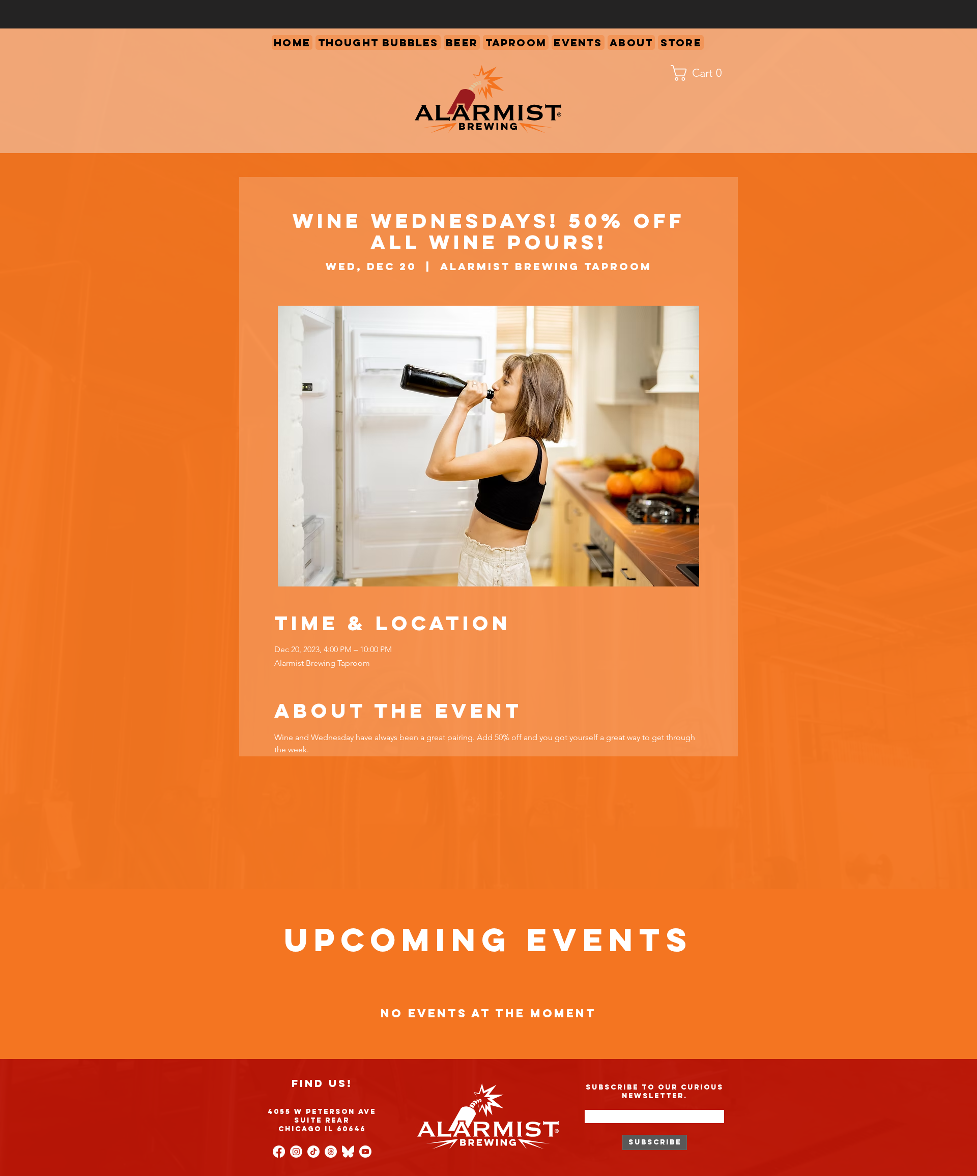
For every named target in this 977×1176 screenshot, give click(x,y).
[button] (516, 42)
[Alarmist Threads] (331, 1151)
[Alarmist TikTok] (313, 1151)
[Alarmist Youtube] (365, 1151)
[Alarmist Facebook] (279, 1151)
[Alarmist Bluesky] (348, 1151)
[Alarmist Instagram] (296, 1151)
